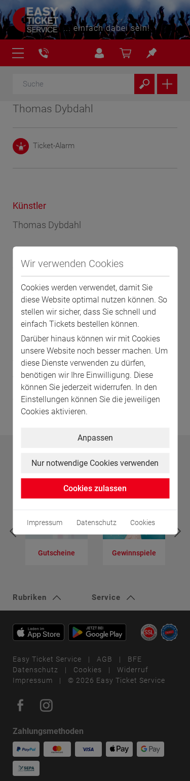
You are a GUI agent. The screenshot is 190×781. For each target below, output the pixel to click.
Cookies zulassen (95, 488)
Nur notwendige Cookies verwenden (95, 463)
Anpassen (95, 438)
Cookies (142, 522)
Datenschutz (97, 522)
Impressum (44, 522)
